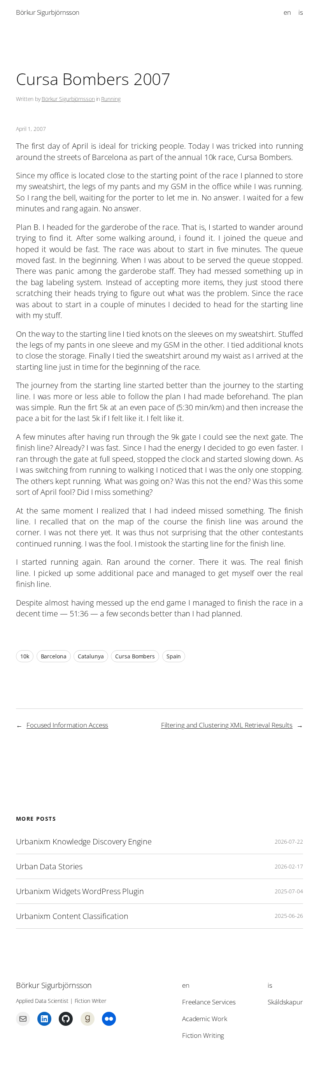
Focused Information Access (67, 725)
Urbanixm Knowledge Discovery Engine (84, 841)
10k (24, 656)
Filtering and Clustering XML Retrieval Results (227, 725)
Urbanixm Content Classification (72, 916)
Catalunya (90, 656)
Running (110, 99)
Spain (174, 656)
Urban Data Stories (49, 866)
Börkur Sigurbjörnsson (47, 12)
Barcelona (54, 656)
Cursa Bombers (135, 656)
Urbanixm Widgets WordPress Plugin (80, 891)
